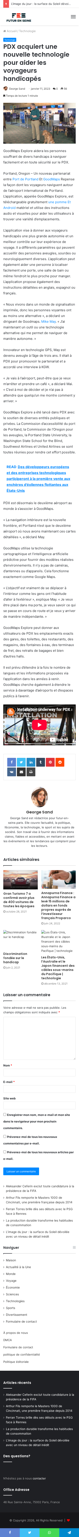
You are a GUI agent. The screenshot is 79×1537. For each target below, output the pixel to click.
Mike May (48, 321)
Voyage (11, 1280)
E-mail (9, 1082)
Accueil (11, 31)
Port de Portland (25, 179)
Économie (13, 1287)
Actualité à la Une (18, 1267)
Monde (11, 1274)
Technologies (15, 1301)
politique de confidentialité (21, 1354)
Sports (10, 1308)
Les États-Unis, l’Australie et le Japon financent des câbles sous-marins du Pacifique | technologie (58, 967)
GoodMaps (51, 179)
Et (69, 202)
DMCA (7, 1340)
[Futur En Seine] (18, 16)
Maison (11, 1260)
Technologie (27, 31)
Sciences (12, 1294)
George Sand (17, 88)
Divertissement (16, 1314)
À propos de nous (15, 1332)
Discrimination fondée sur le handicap (15, 958)
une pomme (58, 202)
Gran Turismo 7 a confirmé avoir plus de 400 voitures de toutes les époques (18, 899)
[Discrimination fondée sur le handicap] (20, 940)
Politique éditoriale (16, 1361)
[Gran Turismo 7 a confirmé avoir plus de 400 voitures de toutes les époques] (20, 879)
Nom (7, 1065)
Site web (9, 1098)
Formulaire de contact (21, 1321)
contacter (39, 1478)
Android (9, 208)
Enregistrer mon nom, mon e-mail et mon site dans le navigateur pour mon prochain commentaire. (36, 1121)
